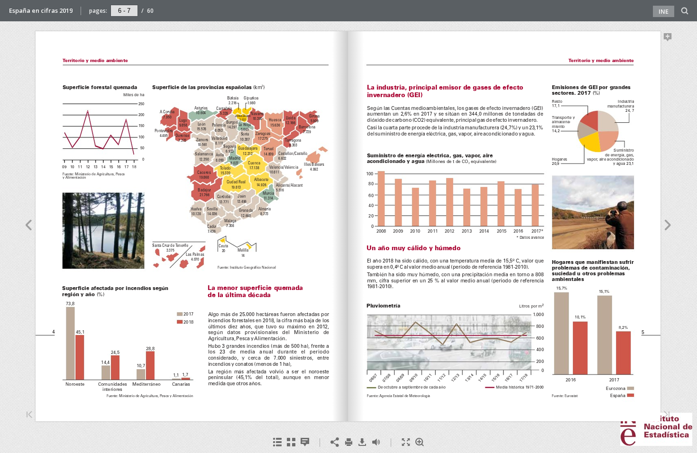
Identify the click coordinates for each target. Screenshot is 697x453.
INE (664, 11)
